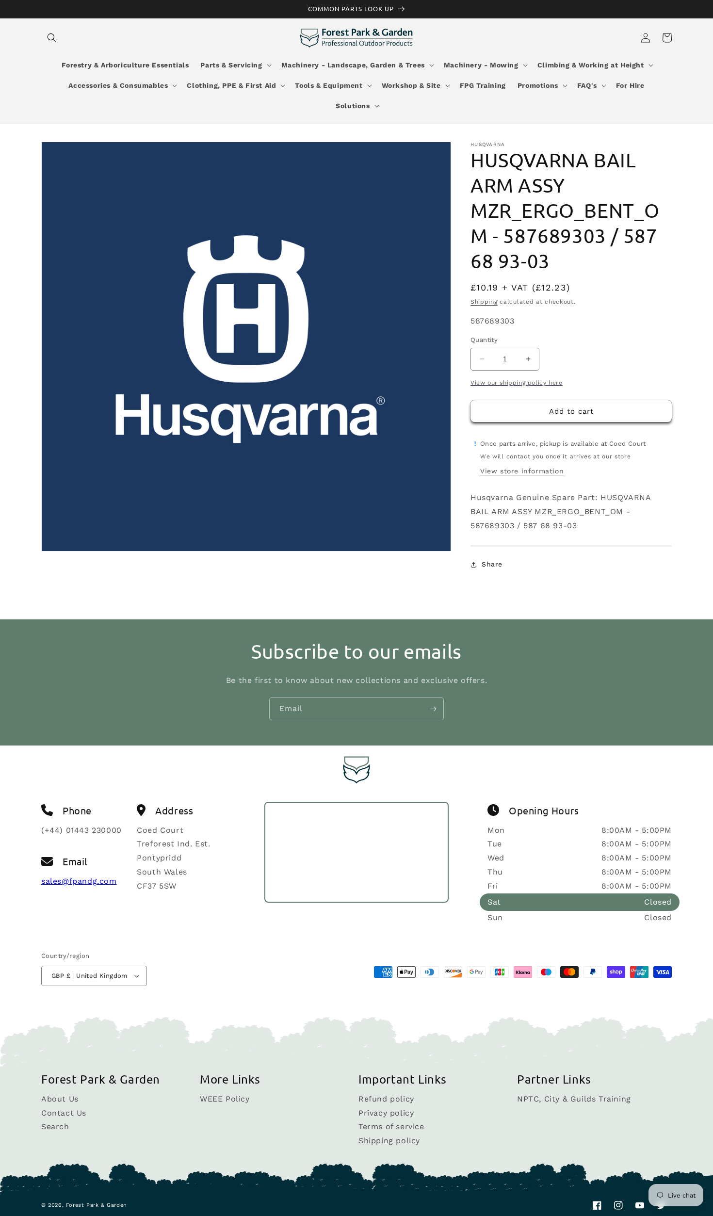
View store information (522, 471)
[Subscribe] (432, 708)
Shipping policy (389, 1140)
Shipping (484, 301)
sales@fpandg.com (79, 881)
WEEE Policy (225, 1099)
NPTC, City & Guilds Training (574, 1099)
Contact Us (63, 1113)
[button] (52, 38)
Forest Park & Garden (96, 1205)
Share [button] (492, 564)
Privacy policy (386, 1113)
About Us (60, 1099)
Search (55, 1126)
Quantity (484, 339)
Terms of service (391, 1126)
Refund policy (386, 1099)
